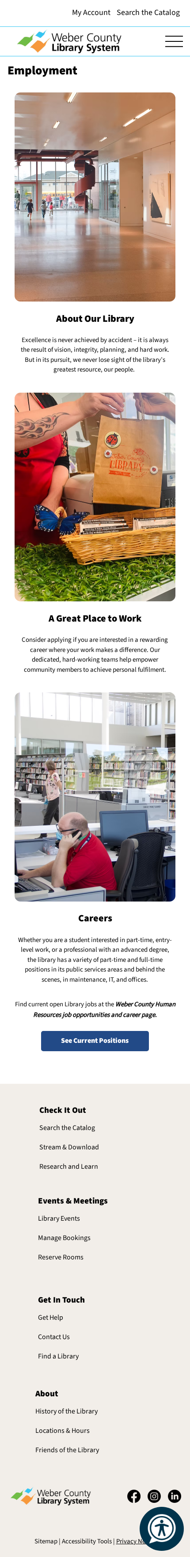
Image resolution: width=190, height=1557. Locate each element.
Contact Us (54, 1337)
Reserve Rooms (61, 1257)
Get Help (50, 1317)
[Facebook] (134, 1496)
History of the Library (66, 1411)
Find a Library (58, 1356)
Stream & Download (69, 1147)
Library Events (59, 1218)
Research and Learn (68, 1166)
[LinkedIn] (174, 1496)
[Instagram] (154, 1496)
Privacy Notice (136, 1541)
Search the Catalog (67, 1128)
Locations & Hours (62, 1431)
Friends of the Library (67, 1450)
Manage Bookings (64, 1238)
